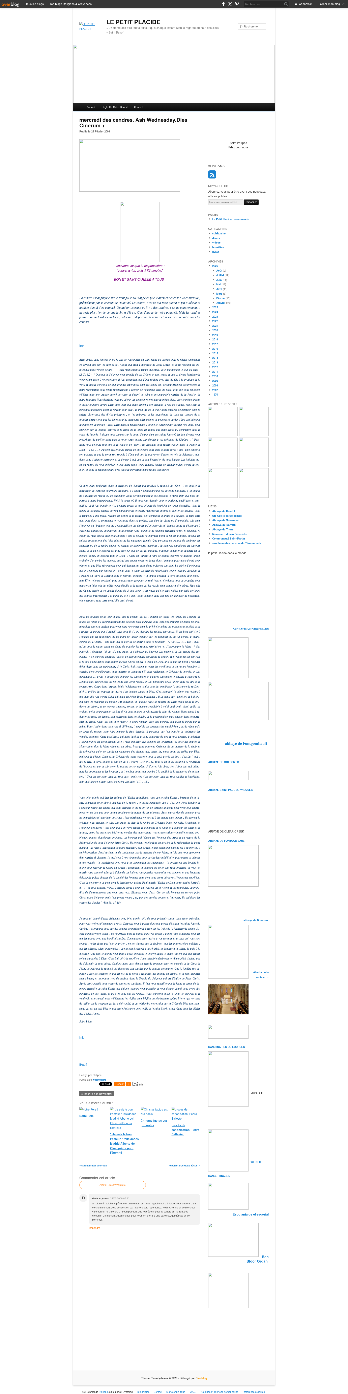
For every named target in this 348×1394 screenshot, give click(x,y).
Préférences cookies (253, 1391)
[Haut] (83, 1064)
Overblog (201, 1378)
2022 (215, 321)
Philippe (103, 1391)
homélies (218, 247)
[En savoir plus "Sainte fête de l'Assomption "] (223, 497)
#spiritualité (100, 1079)
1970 (215, 394)
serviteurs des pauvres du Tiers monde (236, 543)
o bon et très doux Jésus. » (184, 1165)
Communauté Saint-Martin (228, 538)
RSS (212, 174)
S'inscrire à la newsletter (96, 1093)
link (81, 345)
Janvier (220, 302)
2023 (215, 316)
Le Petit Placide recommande (230, 219)
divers (216, 238)
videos (216, 242)
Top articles (143, 1391)
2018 (215, 339)
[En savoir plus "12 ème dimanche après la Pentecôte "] (254, 466)
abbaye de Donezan (256, 920)
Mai (218, 284)
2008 (215, 385)
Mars (219, 293)
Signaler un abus (176, 1391)
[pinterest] (236, 4)
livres (215, 252)
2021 (215, 326)
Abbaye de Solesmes (225, 520)
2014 (215, 358)
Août (219, 270)
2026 (215, 266)
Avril (219, 289)
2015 (215, 353)
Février (220, 298)
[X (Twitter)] (230, 4)
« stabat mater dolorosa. (93, 1165)
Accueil (91, 107)
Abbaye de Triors (222, 529)
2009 (215, 381)
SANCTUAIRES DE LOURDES (226, 1047)
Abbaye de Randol (223, 511)
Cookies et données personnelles (219, 1391)
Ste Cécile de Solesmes (227, 516)
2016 (215, 349)
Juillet (220, 275)
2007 (215, 390)
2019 (215, 335)
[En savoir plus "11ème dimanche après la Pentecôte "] (254, 497)
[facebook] (223, 4)
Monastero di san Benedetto (229, 534)
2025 (215, 307)
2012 (215, 367)
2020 (215, 330)
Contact (138, 107)
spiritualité (219, 233)
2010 (215, 376)
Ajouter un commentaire (112, 1185)
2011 (215, 372)
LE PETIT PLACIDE (133, 21)
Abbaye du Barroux (224, 525)
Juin (219, 280)
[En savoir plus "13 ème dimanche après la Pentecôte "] (223, 435)
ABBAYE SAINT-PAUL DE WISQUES (230, 790)
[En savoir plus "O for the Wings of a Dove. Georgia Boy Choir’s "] (254, 435)
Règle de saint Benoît (115, 107)
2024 (215, 312)
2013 (215, 362)
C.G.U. (193, 1391)
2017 (215, 344)
